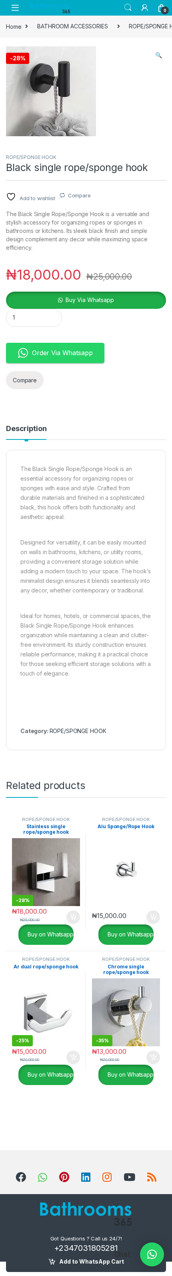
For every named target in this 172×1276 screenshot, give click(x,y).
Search (128, 7)
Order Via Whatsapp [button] (62, 353)
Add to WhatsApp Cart (91, 1261)
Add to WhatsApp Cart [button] (63, 917)
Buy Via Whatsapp (90, 299)
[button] (158, 55)
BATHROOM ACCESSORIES (72, 26)
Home (13, 26)
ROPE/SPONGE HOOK (31, 157)
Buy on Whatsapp (50, 934)
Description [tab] (26, 429)
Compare (79, 195)
